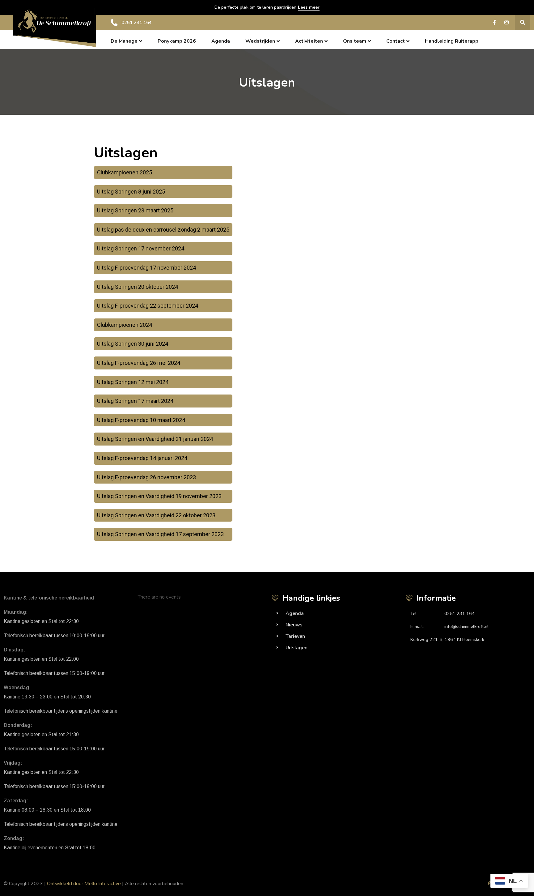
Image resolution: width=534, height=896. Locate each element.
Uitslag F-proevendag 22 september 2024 (147, 305)
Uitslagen (296, 647)
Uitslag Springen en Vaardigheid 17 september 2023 (160, 534)
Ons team (354, 41)
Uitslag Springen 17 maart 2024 (135, 401)
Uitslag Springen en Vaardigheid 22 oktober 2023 (156, 515)
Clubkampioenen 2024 (124, 325)
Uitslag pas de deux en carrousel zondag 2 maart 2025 (163, 229)
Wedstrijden (260, 41)
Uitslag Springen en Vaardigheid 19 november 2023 (159, 496)
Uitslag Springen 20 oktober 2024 (137, 287)
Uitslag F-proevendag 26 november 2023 (146, 477)
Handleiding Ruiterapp (451, 41)
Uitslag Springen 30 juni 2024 (132, 343)
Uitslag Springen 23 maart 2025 (135, 210)
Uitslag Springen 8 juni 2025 (131, 191)
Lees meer (309, 7)
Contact (395, 41)
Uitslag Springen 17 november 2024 (140, 248)
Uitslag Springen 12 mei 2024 (132, 382)
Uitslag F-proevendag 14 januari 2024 (142, 458)
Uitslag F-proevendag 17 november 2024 (146, 267)
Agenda (220, 41)
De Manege (124, 41)
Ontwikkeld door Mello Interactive (84, 883)
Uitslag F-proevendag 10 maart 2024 (141, 420)
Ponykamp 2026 (177, 41)
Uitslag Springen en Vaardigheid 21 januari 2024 (155, 439)
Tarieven (295, 636)
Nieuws (294, 624)
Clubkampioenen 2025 (124, 172)
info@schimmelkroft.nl (466, 626)
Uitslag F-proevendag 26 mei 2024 (138, 363)
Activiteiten (309, 41)
